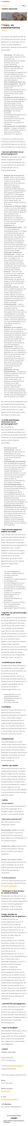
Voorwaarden (6, 1122)
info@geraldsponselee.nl (14, 1066)
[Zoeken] (19, 6)
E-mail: (3, 1066)
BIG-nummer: (6, 1107)
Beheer (19, 1115)
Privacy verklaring (8, 1120)
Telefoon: (4, 1069)
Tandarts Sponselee (9, 9)
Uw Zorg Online (12, 1115)
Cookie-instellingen (10, 886)
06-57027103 (6, 1091)
